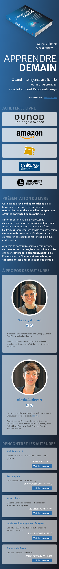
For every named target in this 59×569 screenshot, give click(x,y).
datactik (35, 416)
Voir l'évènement (41, 466)
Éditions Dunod (50, 97)
